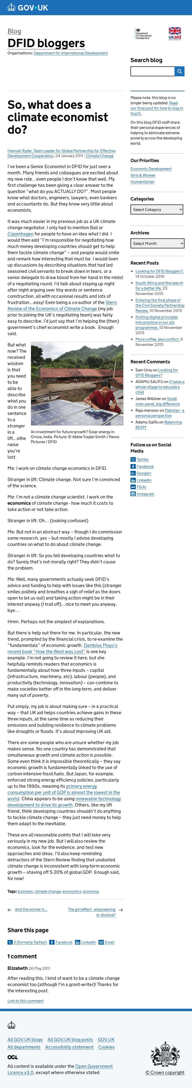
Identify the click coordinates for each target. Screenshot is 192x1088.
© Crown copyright (165, 1072)
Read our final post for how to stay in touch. (156, 108)
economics (71, 891)
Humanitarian (142, 181)
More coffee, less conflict (157, 339)
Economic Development (151, 168)
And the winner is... (31, 909)
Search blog (146, 60)
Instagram (145, 494)
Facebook (64, 942)
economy (91, 891)
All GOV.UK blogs (25, 1039)
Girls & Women (143, 175)
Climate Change (100, 155)
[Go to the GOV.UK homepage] (28, 7)
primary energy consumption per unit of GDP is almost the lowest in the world (64, 792)
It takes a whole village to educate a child (160, 387)
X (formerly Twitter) (30, 942)
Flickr (141, 487)
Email (109, 942)
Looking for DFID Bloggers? (159, 271)
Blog (14, 31)
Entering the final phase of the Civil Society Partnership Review (160, 305)
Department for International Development (71, 53)
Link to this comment (26, 1000)
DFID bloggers (46, 43)
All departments (24, 1047)
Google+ (144, 473)
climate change (47, 891)
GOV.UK (106, 1039)
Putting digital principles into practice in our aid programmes (157, 322)
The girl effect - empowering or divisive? (92, 912)
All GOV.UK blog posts (70, 1039)
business (25, 891)
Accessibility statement (69, 1047)
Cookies (106, 1047)
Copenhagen (21, 234)
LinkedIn (88, 942)
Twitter (143, 459)
